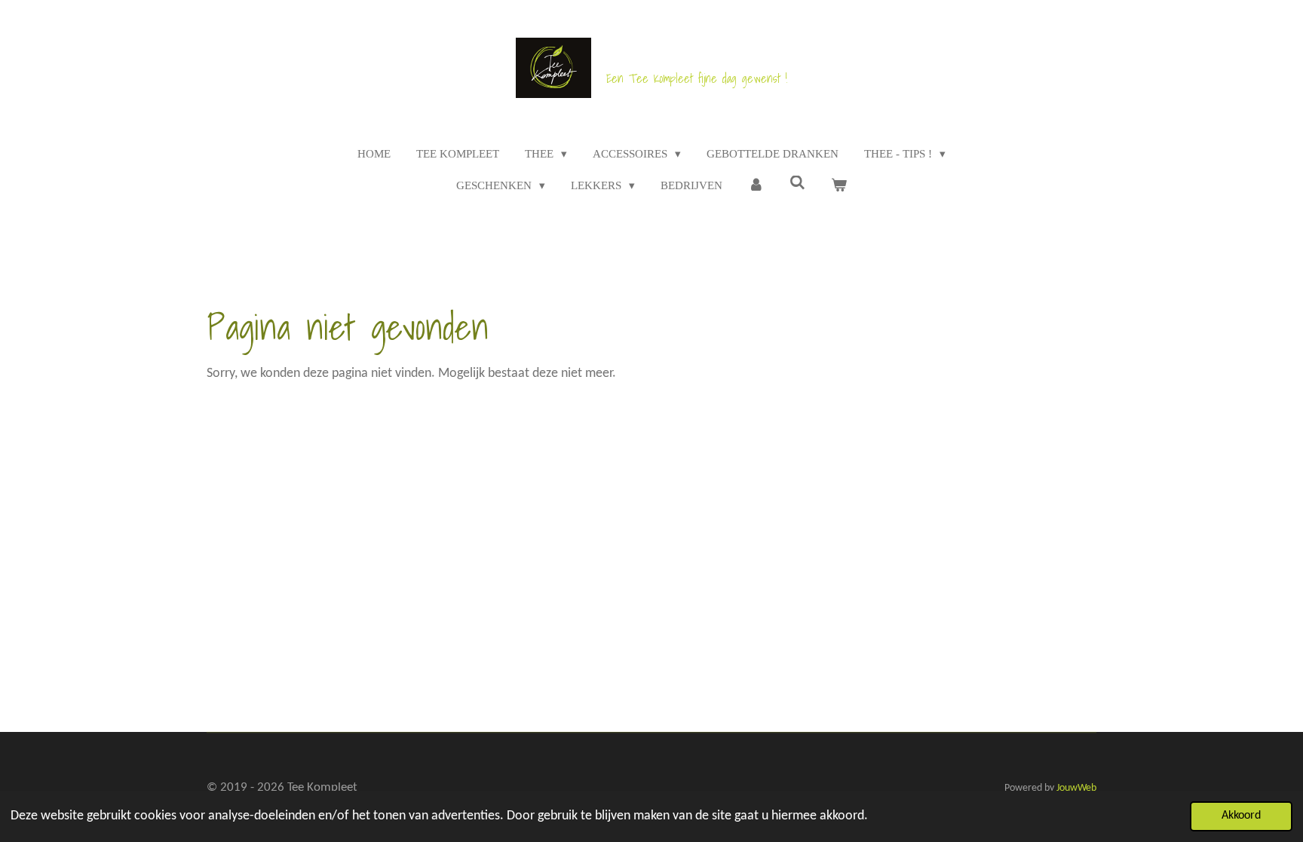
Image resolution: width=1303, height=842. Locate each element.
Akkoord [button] (1241, 816)
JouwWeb (1076, 788)
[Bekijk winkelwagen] (839, 185)
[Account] (756, 185)
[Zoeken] (797, 183)
